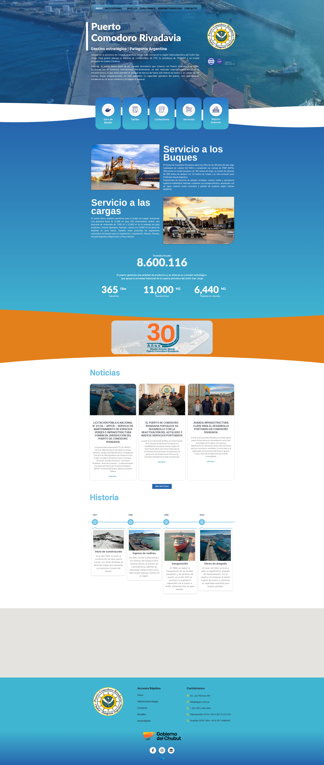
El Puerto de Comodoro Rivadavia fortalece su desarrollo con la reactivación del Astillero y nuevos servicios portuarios (162, 429)
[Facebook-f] (153, 750)
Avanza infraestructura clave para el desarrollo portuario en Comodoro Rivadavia (211, 427)
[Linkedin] (171, 750)
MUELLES (132, 8)
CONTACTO (191, 8)
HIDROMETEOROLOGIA (170, 8)
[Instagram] (162, 750)
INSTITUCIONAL (113, 8)
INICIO (99, 8)
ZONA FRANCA (147, 8)
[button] (88, 522)
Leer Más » (113, 476)
